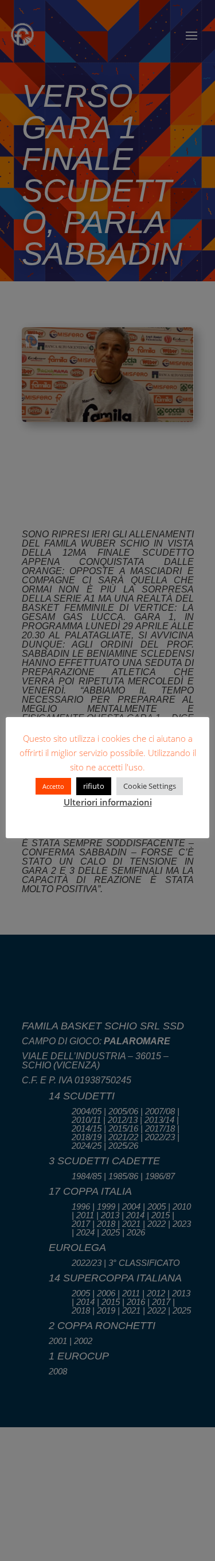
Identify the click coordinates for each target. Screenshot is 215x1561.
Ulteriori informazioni (108, 802)
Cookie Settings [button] (149, 786)
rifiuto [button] (93, 786)
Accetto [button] (53, 786)
